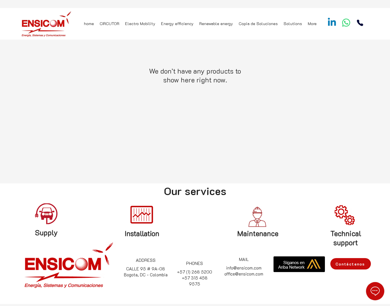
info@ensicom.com (244, 268)
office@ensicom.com (243, 274)
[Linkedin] (332, 23)
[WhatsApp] (346, 23)
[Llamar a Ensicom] (359, 23)
